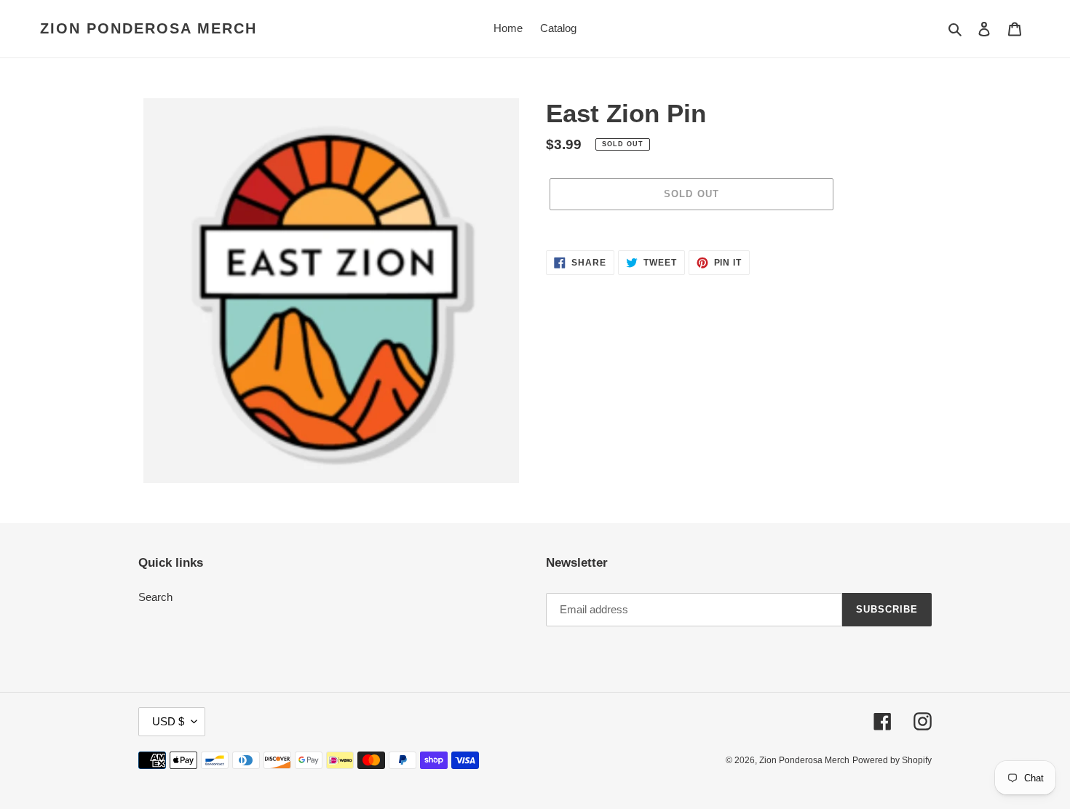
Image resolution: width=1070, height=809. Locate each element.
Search (155, 597)
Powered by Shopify (892, 760)
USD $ (168, 721)
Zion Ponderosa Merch (148, 28)
